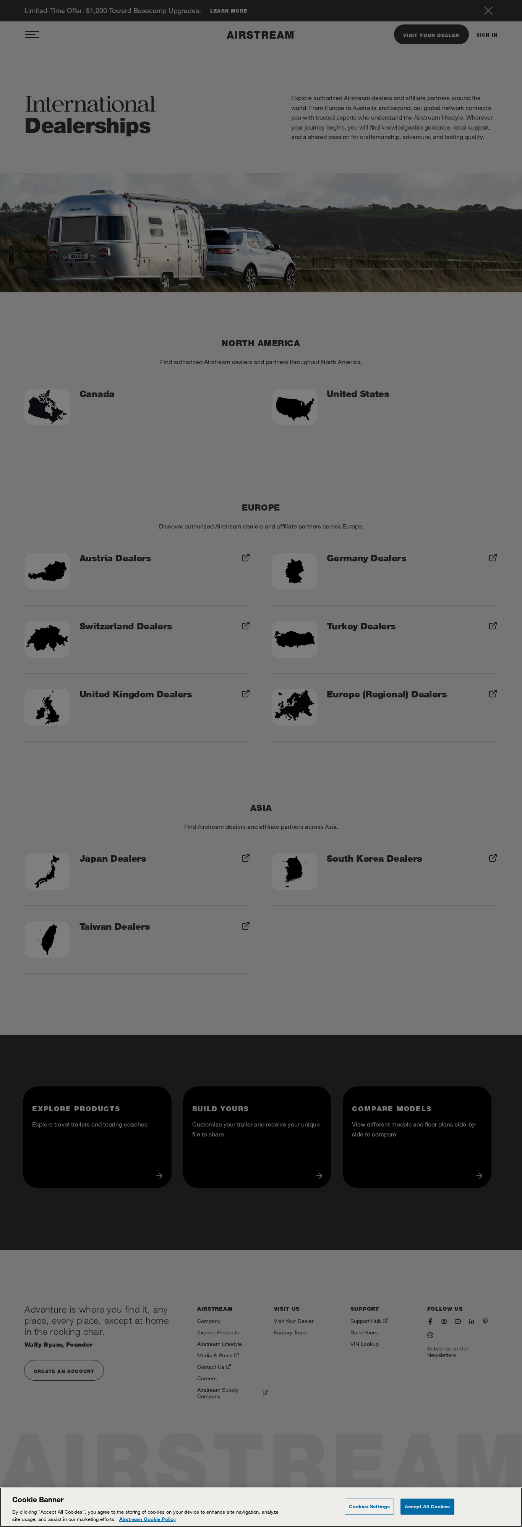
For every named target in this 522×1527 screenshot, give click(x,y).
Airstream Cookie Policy (147, 1519)
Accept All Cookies (427, 1506)
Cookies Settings (369, 1506)
